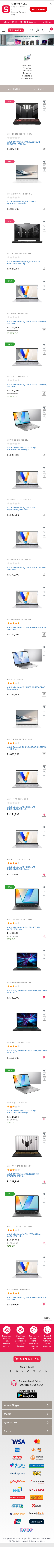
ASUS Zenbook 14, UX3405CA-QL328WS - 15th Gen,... (27, 748)
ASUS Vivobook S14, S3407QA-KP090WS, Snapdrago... (22, 448)
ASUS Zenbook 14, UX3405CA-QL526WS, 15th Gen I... (22, 202)
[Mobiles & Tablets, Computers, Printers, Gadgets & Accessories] (27, 66)
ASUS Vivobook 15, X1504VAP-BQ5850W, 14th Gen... (27, 628)
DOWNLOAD (38, 9)
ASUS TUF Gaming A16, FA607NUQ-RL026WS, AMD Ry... (24, 143)
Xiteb (42, 1541)
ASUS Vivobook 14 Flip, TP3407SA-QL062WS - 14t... (24, 1235)
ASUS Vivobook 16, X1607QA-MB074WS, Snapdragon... (26, 688)
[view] (44, 110)
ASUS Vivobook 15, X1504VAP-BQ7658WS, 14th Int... (21, 808)
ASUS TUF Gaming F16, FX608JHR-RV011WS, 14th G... (23, 1175)
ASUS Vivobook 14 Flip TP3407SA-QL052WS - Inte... (23, 928)
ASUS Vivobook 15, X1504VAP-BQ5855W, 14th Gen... (26, 568)
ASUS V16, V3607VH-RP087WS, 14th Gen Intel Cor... (27, 1051)
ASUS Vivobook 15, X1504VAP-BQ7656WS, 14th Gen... (21, 868)
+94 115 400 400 (18, 22)
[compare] (44, 106)
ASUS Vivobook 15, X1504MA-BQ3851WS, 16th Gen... (27, 385)
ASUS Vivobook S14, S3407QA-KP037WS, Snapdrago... (22, 1111)
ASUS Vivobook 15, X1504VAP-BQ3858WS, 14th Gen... (21, 508)
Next (46, 1317)
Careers (32, 22)
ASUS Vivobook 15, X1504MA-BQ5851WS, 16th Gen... (27, 322)
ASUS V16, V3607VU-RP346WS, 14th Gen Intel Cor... (27, 991)
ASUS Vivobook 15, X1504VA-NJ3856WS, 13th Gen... (26, 1298)
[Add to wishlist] (44, 102)
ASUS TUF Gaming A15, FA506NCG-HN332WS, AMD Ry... (24, 262)
